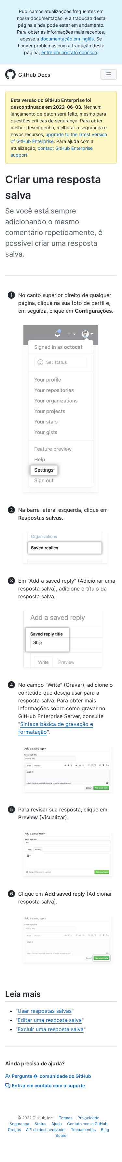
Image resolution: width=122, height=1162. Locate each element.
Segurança (19, 1123)
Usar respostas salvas (45, 1011)
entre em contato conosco (69, 52)
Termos (65, 1117)
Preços (14, 1129)
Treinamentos (83, 1129)
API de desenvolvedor (46, 1129)
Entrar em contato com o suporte (48, 1085)
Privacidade (88, 1117)
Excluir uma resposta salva (51, 1029)
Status (40, 1123)
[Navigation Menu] (109, 74)
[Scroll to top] (107, 1147)
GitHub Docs (34, 74)
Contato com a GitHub (87, 1123)
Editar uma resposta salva (50, 1020)
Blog (105, 1129)
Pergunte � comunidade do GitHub (51, 1076)
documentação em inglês (67, 38)
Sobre (61, 1135)
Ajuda (56, 1123)
